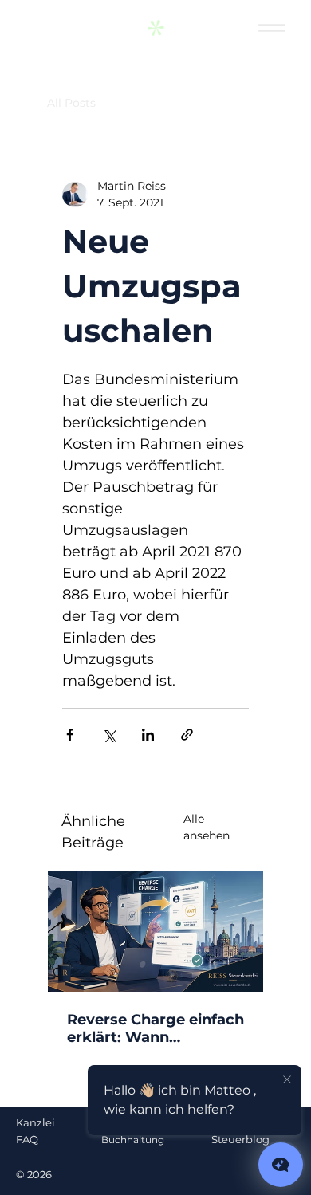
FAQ (27, 1139)
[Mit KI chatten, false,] (280, 1164)
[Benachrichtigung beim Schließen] (287, 1080)
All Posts (71, 103)
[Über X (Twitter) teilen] (108, 734)
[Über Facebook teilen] (69, 734)
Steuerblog (240, 1139)
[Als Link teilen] (187, 734)
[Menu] (272, 28)
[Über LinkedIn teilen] (148, 734)
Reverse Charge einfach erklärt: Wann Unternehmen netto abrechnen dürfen (155, 1028)
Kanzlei (35, 1122)
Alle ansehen (206, 827)
